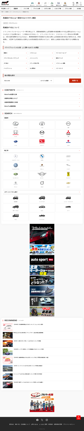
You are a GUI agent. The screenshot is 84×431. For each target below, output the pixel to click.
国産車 (16, 8)
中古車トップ (5, 8)
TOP (2, 11)
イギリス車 (47, 8)
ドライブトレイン (17, 11)
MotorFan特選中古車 (10, 94)
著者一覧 (17, 424)
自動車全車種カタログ (11, 98)
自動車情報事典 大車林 (11, 102)
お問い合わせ (34, 424)
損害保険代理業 (58, 424)
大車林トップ (8, 11)
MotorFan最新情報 (10, 106)
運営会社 (11, 424)
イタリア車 (57, 8)
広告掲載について (25, 424)
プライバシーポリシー (69, 424)
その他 (79, 8)
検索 (73, 4)
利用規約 (50, 424)
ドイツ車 (26, 8)
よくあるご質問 (43, 424)
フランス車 (68, 8)
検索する (75, 80)
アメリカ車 (36, 8)
